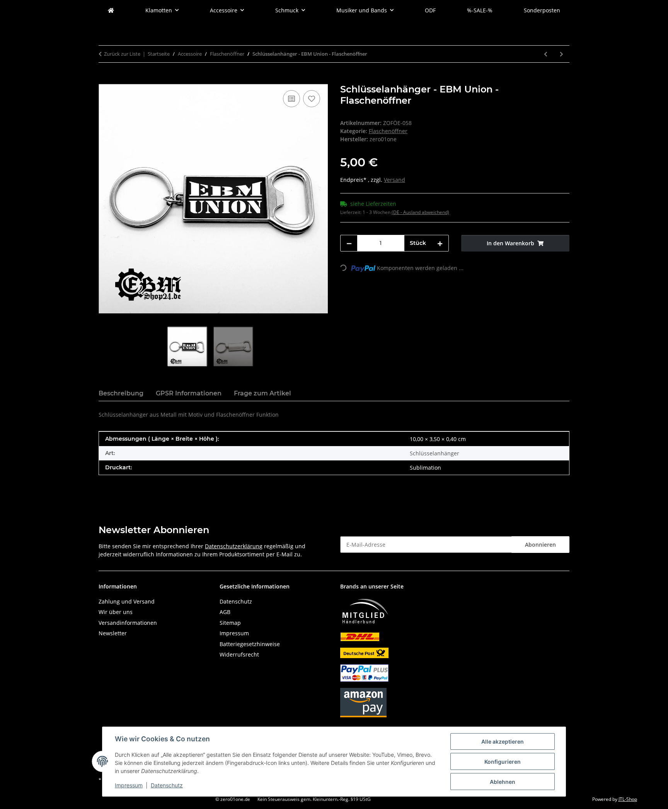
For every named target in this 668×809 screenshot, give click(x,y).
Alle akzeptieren (502, 741)
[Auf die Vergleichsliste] (291, 98)
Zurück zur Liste (122, 53)
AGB (225, 612)
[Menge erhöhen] (439, 243)
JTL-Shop (628, 799)
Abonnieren (540, 544)
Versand (394, 179)
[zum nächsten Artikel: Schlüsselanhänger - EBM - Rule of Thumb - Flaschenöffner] (561, 54)
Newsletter (113, 633)
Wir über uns (116, 612)
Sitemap (230, 622)
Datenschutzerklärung (233, 546)
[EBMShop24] (111, 10)
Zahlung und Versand (127, 601)
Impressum (129, 785)
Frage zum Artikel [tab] (262, 393)
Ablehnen (502, 781)
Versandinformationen (128, 622)
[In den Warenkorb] (105, 79)
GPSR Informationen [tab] (189, 393)
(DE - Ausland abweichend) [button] (420, 212)
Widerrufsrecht (239, 654)
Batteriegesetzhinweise (250, 644)
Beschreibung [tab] (121, 393)
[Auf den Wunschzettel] (311, 98)
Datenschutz (167, 785)
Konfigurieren (502, 761)
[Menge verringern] (349, 243)
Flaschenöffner (388, 131)
